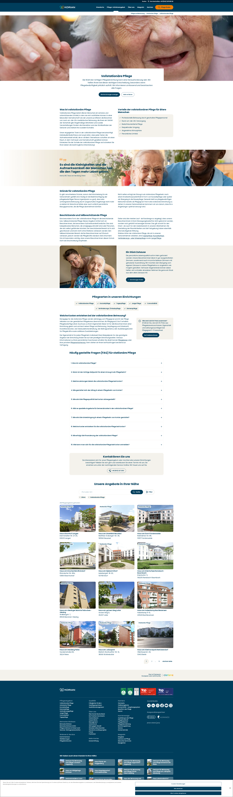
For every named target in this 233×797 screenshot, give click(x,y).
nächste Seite (167, 661)
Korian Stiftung (94, 741)
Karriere (150, 7)
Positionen (92, 734)
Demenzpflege (64, 709)
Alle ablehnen (178, 788)
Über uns (131, 7)
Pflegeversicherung (78, 342)
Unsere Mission (93, 718)
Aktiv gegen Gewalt (95, 726)
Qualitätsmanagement (96, 707)
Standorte (100, 7)
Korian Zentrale (123, 730)
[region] (116, 788)
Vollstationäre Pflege (66, 703)
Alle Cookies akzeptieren (178, 793)
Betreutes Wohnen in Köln (68, 726)
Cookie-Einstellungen (178, 784)
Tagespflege (147, 236)
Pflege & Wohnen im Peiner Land (70, 728)
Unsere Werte (93, 720)
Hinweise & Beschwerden (97, 728)
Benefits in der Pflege (124, 709)
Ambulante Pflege (65, 705)
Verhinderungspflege (66, 711)
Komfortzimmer (65, 737)
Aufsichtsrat (93, 724)
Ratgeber (121, 737)
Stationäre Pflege (152, 13)
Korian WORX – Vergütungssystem (129, 707)
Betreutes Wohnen (66, 724)
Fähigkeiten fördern (95, 703)
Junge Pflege (156, 238)
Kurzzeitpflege (158, 236)
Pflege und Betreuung (138, 13)
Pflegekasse (123, 340)
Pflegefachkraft (123, 720)
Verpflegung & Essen (95, 705)
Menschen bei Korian (124, 741)
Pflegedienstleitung (124, 724)
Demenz (88, 226)
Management (93, 722)
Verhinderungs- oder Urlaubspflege (132, 238)
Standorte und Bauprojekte (97, 730)
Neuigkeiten (122, 743)
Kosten (65, 319)
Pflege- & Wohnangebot (116, 7)
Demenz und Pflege (124, 739)
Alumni (120, 711)
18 (159, 661)
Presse (91, 732)
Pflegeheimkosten (65, 741)
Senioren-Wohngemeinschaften (70, 730)
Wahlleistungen (65, 739)
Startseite (121, 703)
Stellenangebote (123, 705)
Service (120, 728)
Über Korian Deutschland (97, 714)
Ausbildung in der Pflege (125, 718)
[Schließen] (230, 788)
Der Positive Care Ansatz (97, 716)
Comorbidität (64, 715)
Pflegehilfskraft (123, 722)
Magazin (140, 7)
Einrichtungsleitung (124, 726)
